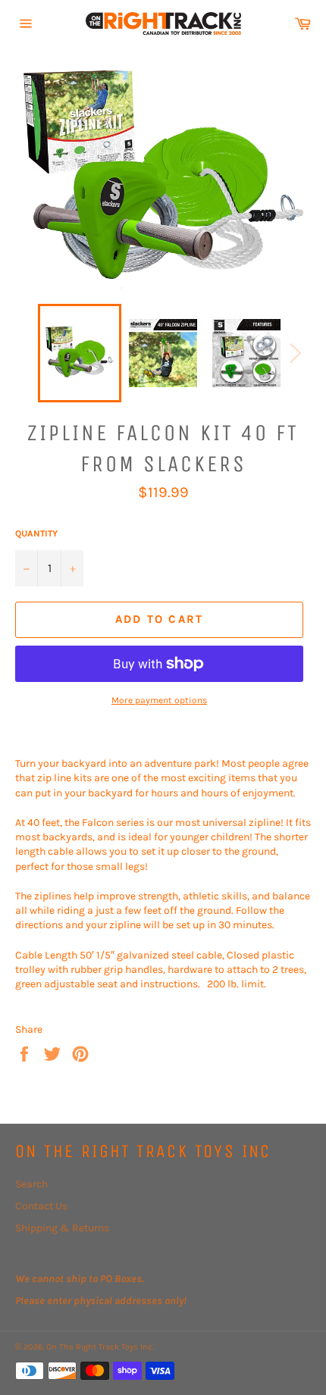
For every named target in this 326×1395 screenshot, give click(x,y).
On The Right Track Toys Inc (99, 1347)
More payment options (159, 700)
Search (31, 1184)
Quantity (36, 533)
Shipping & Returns (62, 1227)
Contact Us (41, 1206)
